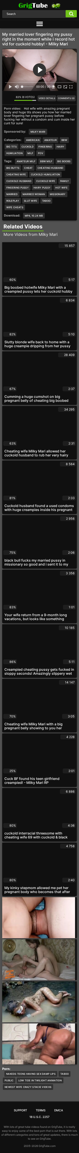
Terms (40, 1110)
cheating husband (50, 167)
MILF (30, 153)
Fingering (45, 146)
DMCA (58, 1110)
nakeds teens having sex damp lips (31, 1073)
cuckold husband (19, 181)
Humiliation (14, 153)
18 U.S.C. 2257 (39, 1117)
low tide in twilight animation (40, 1080)
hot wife (61, 187)
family (64, 181)
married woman (34, 194)
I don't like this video (11, 98)
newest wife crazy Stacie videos (28, 1087)
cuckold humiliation (45, 174)
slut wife (30, 200)
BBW (64, 140)
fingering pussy (17, 187)
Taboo (64, 1073)
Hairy (61, 146)
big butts (13, 167)
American (33, 140)
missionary (58, 194)
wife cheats (14, 207)
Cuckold (28, 146)
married (12, 194)
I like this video (5, 98)
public (9, 1080)
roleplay (12, 200)
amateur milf (26, 161)
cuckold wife (45, 181)
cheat (28, 167)
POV (40, 153)
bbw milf (46, 161)
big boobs (64, 161)
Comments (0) (66, 98)
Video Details (47, 98)
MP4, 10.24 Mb (34, 215)
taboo (46, 200)
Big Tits (11, 146)
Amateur (50, 140)
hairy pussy (42, 187)
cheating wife (16, 174)
